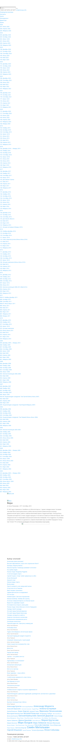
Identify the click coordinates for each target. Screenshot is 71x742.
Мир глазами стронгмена (14, 590)
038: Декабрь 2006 (5, 409)
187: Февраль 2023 (5, 74)
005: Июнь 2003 (4, 483)
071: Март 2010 (4, 336)
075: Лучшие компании (7, 328)
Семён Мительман (38, 727)
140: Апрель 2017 (5, 183)
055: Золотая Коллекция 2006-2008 (10, 374)
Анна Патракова (13, 506)
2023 (1, 62)
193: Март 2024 (4, 59)
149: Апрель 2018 (5, 163)
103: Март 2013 (4, 268)
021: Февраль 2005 (5, 446)
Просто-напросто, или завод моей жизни (19, 586)
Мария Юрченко (12, 723)
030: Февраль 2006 (5, 425)
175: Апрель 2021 (5, 103)
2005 (1, 427)
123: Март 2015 (4, 223)
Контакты (3, 14)
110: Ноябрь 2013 (5, 254)
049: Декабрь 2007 (5, 386)
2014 (1, 229)
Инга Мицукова (53, 718)
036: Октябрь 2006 (5, 413)
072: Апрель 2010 (5, 334)
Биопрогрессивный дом (14, 665)
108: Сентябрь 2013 (6, 258)
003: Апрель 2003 (5, 487)
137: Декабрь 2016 (5, 192)
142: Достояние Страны (7, 179)
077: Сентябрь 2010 (6, 324)
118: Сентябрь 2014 (6, 235)
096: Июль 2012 (4, 285)
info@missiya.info (16, 739)
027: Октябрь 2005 (5, 434)
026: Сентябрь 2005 (6, 436)
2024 (1, 47)
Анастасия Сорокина (26, 709)
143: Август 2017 (5, 177)
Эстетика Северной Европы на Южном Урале (20, 601)
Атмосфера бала (12, 627)
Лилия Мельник (36, 720)
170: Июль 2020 (4, 115)
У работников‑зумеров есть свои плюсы (19, 677)
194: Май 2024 (4, 57)
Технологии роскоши (13, 685)
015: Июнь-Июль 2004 (6, 460)
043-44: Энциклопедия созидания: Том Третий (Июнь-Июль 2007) (19, 396)
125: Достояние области (7, 219)
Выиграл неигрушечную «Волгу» (17, 702)
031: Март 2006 (4, 423)
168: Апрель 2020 (5, 119)
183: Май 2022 (4, 84)
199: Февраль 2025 (5, 45)
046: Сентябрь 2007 (6, 392)
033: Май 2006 (4, 419)
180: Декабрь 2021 (5, 93)
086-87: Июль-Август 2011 (7, 303)
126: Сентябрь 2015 (6, 217)
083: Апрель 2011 (5, 310)
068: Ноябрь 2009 (5, 345)
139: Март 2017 (4, 186)
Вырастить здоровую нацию (15, 603)
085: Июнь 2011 (4, 305)
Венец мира (10, 584)
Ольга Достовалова (41, 725)
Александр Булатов (14, 706)
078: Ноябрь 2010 (5, 322)
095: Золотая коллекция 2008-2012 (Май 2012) (13, 287)
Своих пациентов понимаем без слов (18, 644)
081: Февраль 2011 (5, 314)
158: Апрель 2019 (5, 142)
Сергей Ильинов (14, 730)
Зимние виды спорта (13, 582)
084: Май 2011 (4, 308)
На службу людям (12, 570)
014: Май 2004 (4, 463)
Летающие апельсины (14, 621)
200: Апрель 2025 (5, 43)
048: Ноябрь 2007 (5, 388)
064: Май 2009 (4, 353)
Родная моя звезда (12, 652)
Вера (9, 503)
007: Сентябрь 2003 (6, 479)
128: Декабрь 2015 (5, 212)
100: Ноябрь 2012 (5, 277)
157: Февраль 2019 (5, 144)
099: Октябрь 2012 (5, 279)
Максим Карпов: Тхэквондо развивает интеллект (21, 567)
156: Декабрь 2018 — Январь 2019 (10, 148)
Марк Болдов (25, 723)
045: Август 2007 (5, 394)
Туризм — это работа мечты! (15, 656)
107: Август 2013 (5, 260)
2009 (1, 341)
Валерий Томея (34, 711)
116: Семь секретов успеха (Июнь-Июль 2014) (13, 239)
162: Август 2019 (5, 134)
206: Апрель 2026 (5, 28)
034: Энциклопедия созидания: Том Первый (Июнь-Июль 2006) (19, 417)
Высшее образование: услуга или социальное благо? (23, 563)
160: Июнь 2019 (4, 138)
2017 (1, 169)
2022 (1, 76)
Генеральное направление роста (17, 619)
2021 (1, 90)
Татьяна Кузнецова (38, 730)
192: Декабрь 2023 (5, 64)
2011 (1, 295)
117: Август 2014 (5, 237)
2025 (1, 33)
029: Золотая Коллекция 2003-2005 (10, 429)
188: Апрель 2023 (5, 72)
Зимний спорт (11, 580)
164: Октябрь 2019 (5, 130)
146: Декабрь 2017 (5, 171)
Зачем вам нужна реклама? (15, 561)
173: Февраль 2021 (5, 107)
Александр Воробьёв (27, 706)
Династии (10, 648)
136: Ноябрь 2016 (5, 194)
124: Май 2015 (4, 221)
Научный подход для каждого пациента (19, 636)
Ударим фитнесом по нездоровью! (17, 592)
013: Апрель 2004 (5, 465)
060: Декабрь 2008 (5, 363)
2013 (1, 250)
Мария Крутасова (49, 720)
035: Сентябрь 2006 (6, 415)
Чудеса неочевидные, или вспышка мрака (19, 632)
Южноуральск (4, 18)
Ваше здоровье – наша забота (16, 673)
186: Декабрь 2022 (5, 78)
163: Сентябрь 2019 (6, 132)
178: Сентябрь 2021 (6, 97)
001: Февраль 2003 (5, 491)
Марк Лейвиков (39, 723)
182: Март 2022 (4, 86)
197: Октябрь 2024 (5, 51)
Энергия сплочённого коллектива (17, 617)
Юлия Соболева (51, 730)
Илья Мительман (29, 718)
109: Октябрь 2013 (5, 256)
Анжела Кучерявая (47, 709)
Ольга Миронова (55, 725)
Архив (2, 22)
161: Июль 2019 (4, 136)
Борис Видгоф (23, 711)
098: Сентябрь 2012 (6, 281)
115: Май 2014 (4, 241)
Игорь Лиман (20, 718)
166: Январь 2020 (5, 124)
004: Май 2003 (4, 485)
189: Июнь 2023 (4, 70)
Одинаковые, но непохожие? (15, 660)
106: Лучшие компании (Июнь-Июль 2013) (12, 262)
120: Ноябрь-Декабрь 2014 (8, 231)
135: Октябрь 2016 (5, 196)
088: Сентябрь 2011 (6, 301)
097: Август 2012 (5, 283)
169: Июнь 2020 (4, 117)
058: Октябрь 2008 (5, 367)
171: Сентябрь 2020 (6, 113)
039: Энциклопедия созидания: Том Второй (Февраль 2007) (17, 405)
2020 (1, 109)
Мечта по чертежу (12, 669)
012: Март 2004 (4, 467)
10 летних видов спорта (14, 574)
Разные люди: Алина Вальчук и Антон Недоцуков (21, 607)
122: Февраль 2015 (5, 225)
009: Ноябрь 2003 (5, 475)
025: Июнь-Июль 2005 (6, 438)
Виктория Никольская (15, 713)
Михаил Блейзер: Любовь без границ (18, 598)
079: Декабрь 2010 (5, 320)
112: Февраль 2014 (5, 248)
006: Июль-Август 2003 (7, 481)
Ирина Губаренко (12, 720)
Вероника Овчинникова (50, 711)
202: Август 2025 (5, 39)
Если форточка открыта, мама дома (17, 605)
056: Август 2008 (5, 372)
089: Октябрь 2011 (5, 299)
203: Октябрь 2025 (5, 37)
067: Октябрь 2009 (5, 347)
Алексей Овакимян (14, 709)
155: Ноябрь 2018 (5, 150)
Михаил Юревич (11, 725)
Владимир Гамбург (46, 713)
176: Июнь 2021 (4, 101)
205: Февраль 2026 (5, 31)
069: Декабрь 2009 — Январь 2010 (10, 343)
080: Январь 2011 (5, 316)
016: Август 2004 (5, 458)
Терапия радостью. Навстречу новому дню (20, 623)
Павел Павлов (10, 728)
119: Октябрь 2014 (5, 233)
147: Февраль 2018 (5, 167)
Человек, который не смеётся (16, 615)
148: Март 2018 (4, 165)
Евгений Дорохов (45, 716)
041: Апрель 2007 (5, 401)
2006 (1, 407)
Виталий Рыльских (31, 713)
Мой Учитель (11, 698)
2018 (1, 146)
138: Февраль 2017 (5, 188)
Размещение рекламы (6, 12)
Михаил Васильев (53, 723)
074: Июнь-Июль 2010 (6, 330)
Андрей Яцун (35, 709)
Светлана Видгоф (20, 728)
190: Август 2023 (5, 68)
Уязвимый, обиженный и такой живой (18, 640)
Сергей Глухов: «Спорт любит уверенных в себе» (21, 576)
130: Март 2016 (4, 206)
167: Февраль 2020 (5, 121)
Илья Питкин (37, 718)
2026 (1, 24)
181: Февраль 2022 (5, 88)
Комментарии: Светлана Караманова (18, 596)
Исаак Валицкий (12, 578)
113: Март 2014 (4, 245)
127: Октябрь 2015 (5, 214)
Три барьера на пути (13, 681)
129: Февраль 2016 (5, 208)
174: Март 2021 (4, 105)
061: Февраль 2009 (5, 359)
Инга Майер (45, 718)
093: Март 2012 (4, 291)
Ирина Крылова (25, 720)
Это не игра (10, 594)
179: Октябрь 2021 (5, 95)
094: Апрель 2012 (5, 289)
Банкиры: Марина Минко (14, 565)
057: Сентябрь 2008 (6, 370)
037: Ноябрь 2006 (5, 411)
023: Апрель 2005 (5, 442)
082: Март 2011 (4, 312)
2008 (1, 361)
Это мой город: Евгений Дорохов (17, 611)
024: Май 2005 (4, 440)
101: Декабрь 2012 (5, 274)
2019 (1, 126)
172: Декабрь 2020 (5, 111)
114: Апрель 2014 (5, 243)
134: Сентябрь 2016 (6, 198)
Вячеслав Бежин (57, 713)
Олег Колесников (20, 725)
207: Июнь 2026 (4, 26)
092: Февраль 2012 (5, 293)
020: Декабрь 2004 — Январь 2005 (10, 450)
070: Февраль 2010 (5, 339)
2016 (1, 190)
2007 (1, 384)
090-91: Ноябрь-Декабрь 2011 (9, 297)
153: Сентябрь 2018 (6, 155)
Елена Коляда (58, 716)
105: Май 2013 (4, 264)
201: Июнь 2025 (4, 41)
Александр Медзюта (44, 706)
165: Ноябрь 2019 (5, 128)
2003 (1, 471)
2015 (1, 210)
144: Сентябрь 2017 (6, 175)
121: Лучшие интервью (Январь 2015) (11, 227)
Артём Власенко (12, 711)
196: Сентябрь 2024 (6, 53)
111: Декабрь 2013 (5, 252)
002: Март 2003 (4, 489)
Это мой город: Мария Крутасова (17, 613)
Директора (3, 20)
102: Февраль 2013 (5, 270)
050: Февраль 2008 (5, 382)
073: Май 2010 (4, 332)
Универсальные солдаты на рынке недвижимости (22, 689)
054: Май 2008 (4, 376)
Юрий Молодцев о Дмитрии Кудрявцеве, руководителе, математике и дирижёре (31, 693)
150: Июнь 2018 (4, 161)
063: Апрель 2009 (5, 355)
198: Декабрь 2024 (5, 49)
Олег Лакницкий (29, 725)
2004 (1, 448)
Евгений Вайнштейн (28, 716)
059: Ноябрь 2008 (5, 365)
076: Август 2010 (5, 326)
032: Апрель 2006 (5, 421)
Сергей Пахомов (26, 730)
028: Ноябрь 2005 (5, 432)
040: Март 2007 (4, 403)
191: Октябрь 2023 (5, 66)
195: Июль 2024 (4, 55)
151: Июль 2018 (4, 159)
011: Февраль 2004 (5, 469)
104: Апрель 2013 (5, 266)
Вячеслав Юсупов (12, 716)
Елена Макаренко (11, 718)
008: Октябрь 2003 (5, 477)
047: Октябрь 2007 (5, 390)
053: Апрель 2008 (5, 378)
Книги (2, 16)
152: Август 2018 (5, 157)
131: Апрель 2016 (5, 204)
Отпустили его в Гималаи (14, 588)
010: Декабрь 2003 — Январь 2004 (10, 473)
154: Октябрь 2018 (5, 152)
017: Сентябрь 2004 (6, 456)
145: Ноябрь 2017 (5, 173)
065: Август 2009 (5, 351)
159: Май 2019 (4, 140)
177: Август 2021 (5, 99)
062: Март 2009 (4, 357)
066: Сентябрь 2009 (6, 349)
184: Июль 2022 (4, 82)
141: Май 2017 (4, 181)
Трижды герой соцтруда (14, 609)
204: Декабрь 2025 (5, 35)
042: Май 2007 (4, 398)
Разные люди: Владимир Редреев (17, 572)
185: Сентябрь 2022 (6, 80)
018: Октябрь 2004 (5, 454)
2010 (1, 318)
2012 (1, 272)
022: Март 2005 (4, 444)
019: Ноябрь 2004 (5, 452)
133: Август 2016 (5, 200)
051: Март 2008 (4, 380)
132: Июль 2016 (4, 202)
